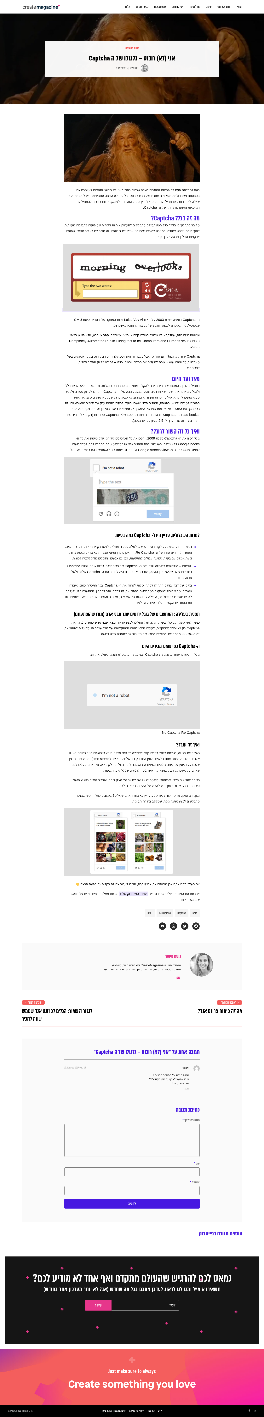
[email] (178, 977)
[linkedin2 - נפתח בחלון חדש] (255, 1411)
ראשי (239, 6)
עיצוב (209, 6)
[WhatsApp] (171, 926)
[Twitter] (182, 926)
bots (194, 913)
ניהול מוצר (195, 6)
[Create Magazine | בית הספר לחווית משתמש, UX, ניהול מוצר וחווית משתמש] (41, 5)
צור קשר (151, 1411)
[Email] (160, 926)
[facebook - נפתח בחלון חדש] (249, 1411)
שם (197, 1163)
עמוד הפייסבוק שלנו (133, 894)
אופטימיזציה (160, 6)
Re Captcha (165, 913)
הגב (187, 1088)
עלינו (160, 1411)
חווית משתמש (224, 6)
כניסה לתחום (141, 6)
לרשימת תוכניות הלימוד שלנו (114, 1411)
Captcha (181, 913)
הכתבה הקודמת (228, 1002)
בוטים (149, 913)
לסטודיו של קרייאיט (137, 1411)
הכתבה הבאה (34, 1002)
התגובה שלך (191, 1120)
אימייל (195, 1182)
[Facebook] (194, 926)
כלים (127, 6)
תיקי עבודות (178, 6)
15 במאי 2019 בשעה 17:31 (75, 1067)
